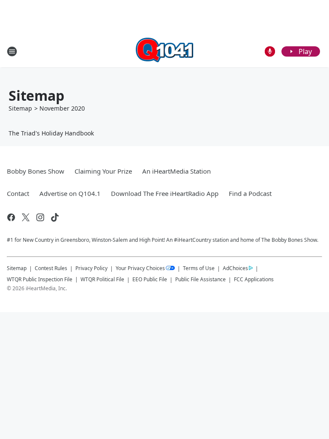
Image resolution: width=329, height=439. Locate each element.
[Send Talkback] (270, 51)
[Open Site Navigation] (12, 51)
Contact (18, 193)
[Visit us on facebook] (11, 217)
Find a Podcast (250, 193)
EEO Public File (149, 279)
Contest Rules (51, 268)
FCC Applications (254, 279)
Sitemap (20, 108)
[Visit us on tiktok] (55, 217)
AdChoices (235, 268)
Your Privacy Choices (140, 268)
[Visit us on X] (26, 217)
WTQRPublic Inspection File (39, 279)
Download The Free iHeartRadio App (164, 193)
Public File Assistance (200, 279)
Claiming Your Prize (103, 171)
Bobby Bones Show (35, 171)
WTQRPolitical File (102, 279)
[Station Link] (164, 51)
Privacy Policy (91, 268)
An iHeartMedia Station (176, 171)
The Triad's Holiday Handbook (51, 133)
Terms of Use (199, 268)
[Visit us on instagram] (40, 217)
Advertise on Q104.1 (70, 193)
